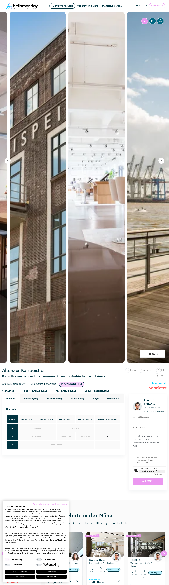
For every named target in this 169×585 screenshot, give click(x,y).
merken (133, 370)
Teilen (162, 376)
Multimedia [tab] (113, 398)
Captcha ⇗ (159, 474)
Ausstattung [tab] (77, 398)
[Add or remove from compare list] (71, 581)
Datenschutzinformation (44, 504)
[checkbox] (7, 559)
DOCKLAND (137, 560)
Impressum (62, 504)
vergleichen (149, 370)
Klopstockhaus (97, 560)
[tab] (144, 21)
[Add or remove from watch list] (77, 581)
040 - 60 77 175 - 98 (152, 408)
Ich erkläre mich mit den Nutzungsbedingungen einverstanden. (147, 460)
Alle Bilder (152, 354)
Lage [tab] (96, 398)
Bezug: (101, 552)
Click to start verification (152, 471)
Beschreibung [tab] (55, 398)
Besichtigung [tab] (31, 398)
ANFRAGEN (147, 481)
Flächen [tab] (10, 398)
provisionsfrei (92, 535)
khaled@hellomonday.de (154, 412)
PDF (163, 370)
